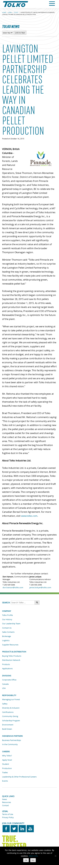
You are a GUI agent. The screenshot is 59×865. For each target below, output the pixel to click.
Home (4, 12)
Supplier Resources (10, 644)
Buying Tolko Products (11, 656)
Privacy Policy (8, 817)
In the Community (10, 744)
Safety (4, 703)
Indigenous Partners (12, 736)
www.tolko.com (29, 515)
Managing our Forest (11, 699)
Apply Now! (7, 760)
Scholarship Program (11, 720)
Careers (6, 751)
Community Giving (10, 716)
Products (6, 664)
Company (6, 611)
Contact (5, 805)
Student (5, 764)
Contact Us (6, 628)
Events (5, 781)
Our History (7, 619)
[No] (55, 855)
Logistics (5, 640)
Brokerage (6, 636)
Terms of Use (7, 814)
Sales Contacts (8, 632)
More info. (33, 856)
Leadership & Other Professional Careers (19, 776)
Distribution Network (11, 660)
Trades (5, 772)
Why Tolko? (7, 755)
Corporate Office (9, 679)
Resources (6, 802)
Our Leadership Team (11, 623)
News (4, 799)
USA (4, 688)
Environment (7, 724)
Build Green (7, 729)
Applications (7, 668)
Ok (26, 860)
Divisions (6, 675)
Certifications (7, 712)
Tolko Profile (7, 615)
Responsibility (9, 695)
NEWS (10, 12)
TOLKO (16, 12)
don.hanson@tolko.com (13, 587)
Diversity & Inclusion (10, 708)
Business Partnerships (11, 740)
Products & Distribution (14, 651)
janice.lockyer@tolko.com (40, 587)
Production (7, 768)
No (33, 860)
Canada (5, 684)
